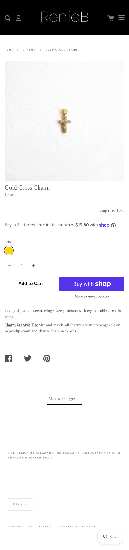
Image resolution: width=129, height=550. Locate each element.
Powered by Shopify (77, 526)
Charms (29, 49)
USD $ (18, 504)
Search (45, 526)
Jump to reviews (111, 210)
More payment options (92, 296)
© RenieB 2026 (20, 526)
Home (9, 49)
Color (8, 241)
